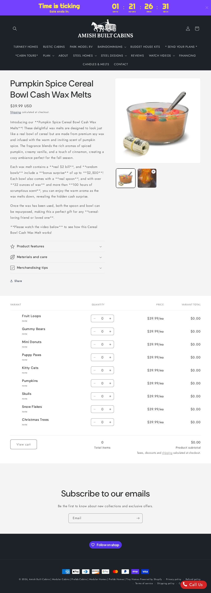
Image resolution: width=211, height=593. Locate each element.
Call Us (195, 585)
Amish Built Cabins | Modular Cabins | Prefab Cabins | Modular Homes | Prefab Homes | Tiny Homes (84, 579)
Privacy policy (173, 579)
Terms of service (144, 583)
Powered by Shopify (151, 579)
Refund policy (193, 579)
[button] (14, 28)
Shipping (15, 112)
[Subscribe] (137, 518)
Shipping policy (166, 583)
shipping (167, 453)
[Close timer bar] (207, 7)
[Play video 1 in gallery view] (147, 178)
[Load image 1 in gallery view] (125, 178)
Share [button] (18, 281)
